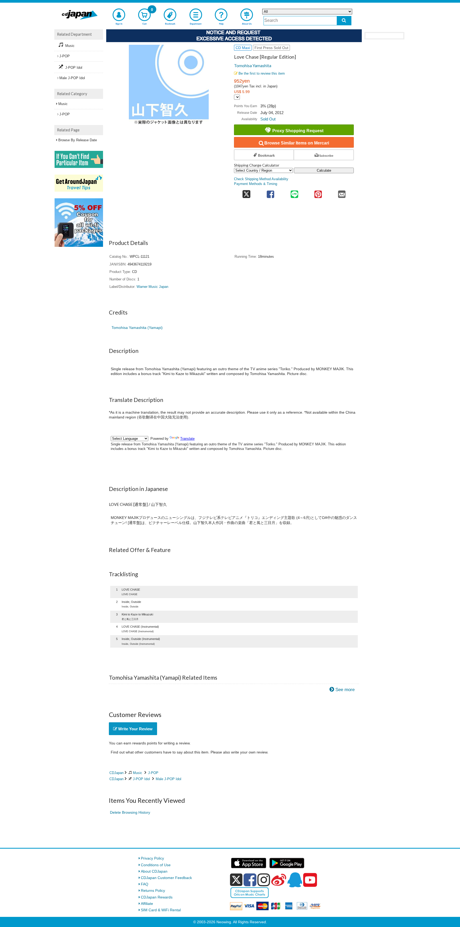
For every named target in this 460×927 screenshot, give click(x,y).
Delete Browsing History (130, 812)
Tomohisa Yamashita (252, 65)
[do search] (344, 20)
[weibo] (278, 879)
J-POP (153, 773)
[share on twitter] (246, 193)
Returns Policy (153, 890)
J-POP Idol (141, 779)
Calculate (324, 170)
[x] (236, 880)
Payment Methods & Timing (255, 184)
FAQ (144, 884)
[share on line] (294, 193)
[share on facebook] (270, 193)
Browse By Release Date (77, 140)
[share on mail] (342, 193)
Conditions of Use (156, 865)
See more (345, 689)
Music (137, 773)
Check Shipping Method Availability (261, 179)
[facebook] (250, 879)
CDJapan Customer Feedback (166, 878)
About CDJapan (154, 871)
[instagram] (263, 879)
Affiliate (147, 903)
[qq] (294, 879)
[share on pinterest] (318, 193)
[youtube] (310, 880)
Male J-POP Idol (168, 779)
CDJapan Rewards (156, 897)
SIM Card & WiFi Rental (161, 910)
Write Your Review (135, 729)
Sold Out (268, 119)
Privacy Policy (152, 858)
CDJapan (116, 773)
